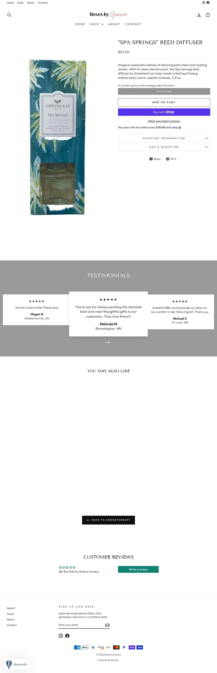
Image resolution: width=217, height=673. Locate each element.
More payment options (164, 121)
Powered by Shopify (108, 660)
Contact (43, 2)
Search (11, 608)
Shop (20, 2)
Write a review (138, 569)
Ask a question (164, 146)
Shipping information (164, 138)
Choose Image (164, 91)
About (30, 2)
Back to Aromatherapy (111, 520)
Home (10, 2)
